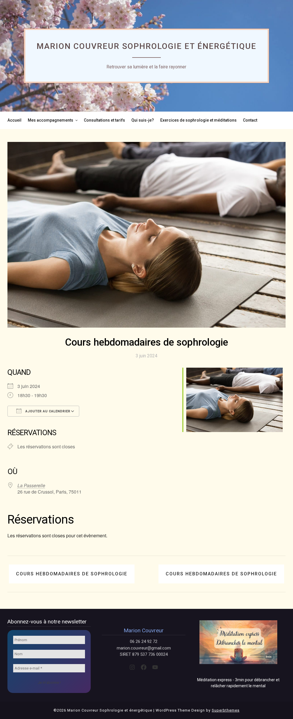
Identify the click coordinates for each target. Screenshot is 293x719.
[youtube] (155, 667)
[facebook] (143, 667)
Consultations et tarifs (104, 120)
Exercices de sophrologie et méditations (198, 120)
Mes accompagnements (50, 120)
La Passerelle (31, 485)
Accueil (14, 120)
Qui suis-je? (142, 120)
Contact (250, 120)
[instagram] (132, 667)
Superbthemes (225, 710)
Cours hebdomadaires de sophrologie (71, 574)
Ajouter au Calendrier (47, 411)
